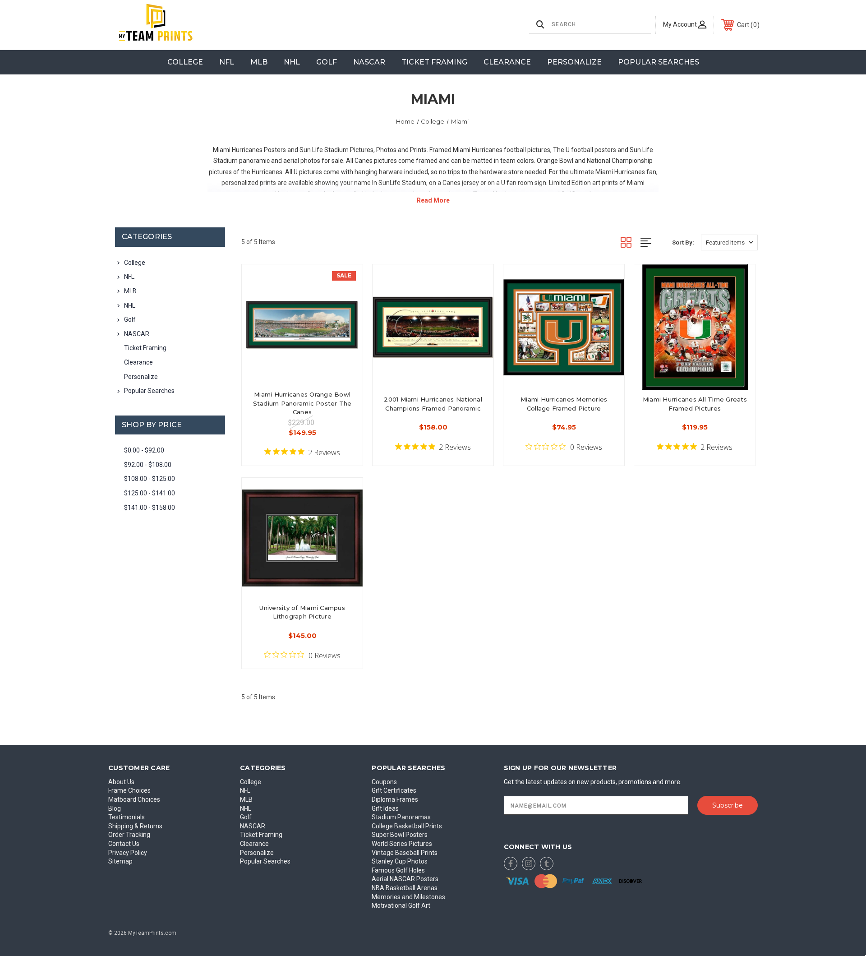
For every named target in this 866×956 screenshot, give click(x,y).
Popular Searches (658, 62)
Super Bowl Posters (400, 834)
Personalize (574, 62)
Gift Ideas (385, 808)
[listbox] (729, 242)
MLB (258, 62)
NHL (292, 62)
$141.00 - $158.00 (149, 507)
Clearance (507, 62)
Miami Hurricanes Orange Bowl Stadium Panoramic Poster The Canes (302, 403)
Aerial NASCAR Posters (405, 878)
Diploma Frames (395, 799)
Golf (326, 62)
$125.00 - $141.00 (149, 493)
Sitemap (120, 861)
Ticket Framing (434, 62)
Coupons (384, 781)
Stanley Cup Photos (400, 861)
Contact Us (123, 843)
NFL (226, 62)
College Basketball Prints (407, 826)
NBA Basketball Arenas (405, 887)
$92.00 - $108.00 (147, 464)
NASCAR (369, 62)
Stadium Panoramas (401, 817)
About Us (121, 781)
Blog (114, 808)
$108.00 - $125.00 (149, 478)
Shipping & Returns (135, 826)
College (185, 62)
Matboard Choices (134, 799)
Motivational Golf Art (401, 905)
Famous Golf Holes (398, 870)
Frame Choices (129, 790)
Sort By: (683, 242)
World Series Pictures (402, 843)
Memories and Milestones (408, 897)
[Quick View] (345, 282)
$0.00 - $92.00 (144, 450)
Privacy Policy (127, 852)
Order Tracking (129, 834)
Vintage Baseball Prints (405, 852)
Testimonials (126, 817)
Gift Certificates (394, 790)
